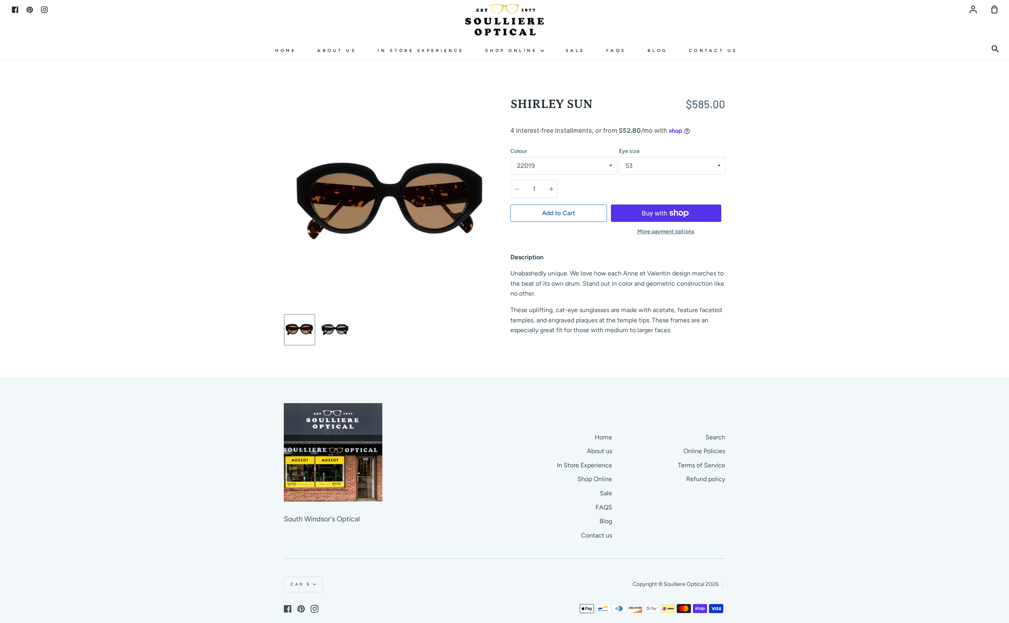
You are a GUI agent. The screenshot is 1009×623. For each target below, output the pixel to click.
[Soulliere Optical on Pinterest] (301, 609)
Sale (575, 50)
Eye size (629, 151)
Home (285, 50)
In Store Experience (421, 50)
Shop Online (512, 50)
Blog (658, 50)
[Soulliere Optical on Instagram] (314, 609)
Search (715, 437)
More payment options (665, 231)
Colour (518, 151)
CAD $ (300, 584)
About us (336, 50)
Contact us (713, 50)
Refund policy (705, 479)
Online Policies (704, 451)
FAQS (616, 50)
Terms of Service (701, 465)
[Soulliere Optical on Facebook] (288, 609)
